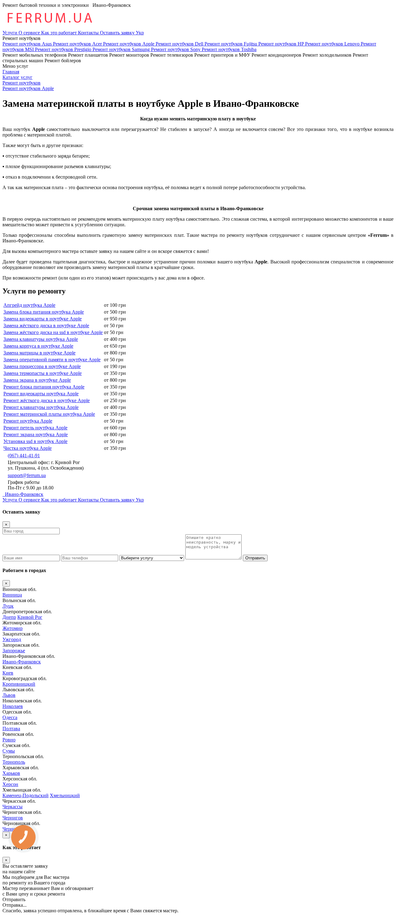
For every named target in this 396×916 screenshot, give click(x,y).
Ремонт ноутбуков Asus (27, 43)
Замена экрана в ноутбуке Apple (37, 380)
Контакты (89, 32)
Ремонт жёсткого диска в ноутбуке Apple (46, 400)
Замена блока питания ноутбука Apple (43, 312)
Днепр (9, 617)
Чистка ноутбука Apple (27, 448)
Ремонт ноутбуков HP (281, 43)
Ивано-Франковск (22, 494)
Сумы (8, 750)
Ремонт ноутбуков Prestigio (64, 49)
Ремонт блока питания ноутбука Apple (43, 386)
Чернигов (12, 817)
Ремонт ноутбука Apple (27, 420)
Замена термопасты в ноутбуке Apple (42, 373)
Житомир (12, 628)
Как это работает (59, 32)
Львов (8, 695)
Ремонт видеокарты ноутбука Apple (41, 393)
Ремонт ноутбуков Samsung (122, 49)
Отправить (255, 558)
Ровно (8, 739)
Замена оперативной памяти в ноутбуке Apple (52, 359)
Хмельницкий (65, 795)
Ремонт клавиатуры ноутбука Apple (41, 407)
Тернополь (13, 762)
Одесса (9, 717)
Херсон (10, 784)
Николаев (12, 706)
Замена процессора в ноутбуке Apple (42, 366)
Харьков (11, 773)
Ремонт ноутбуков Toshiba (229, 49)
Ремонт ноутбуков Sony (176, 49)
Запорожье (13, 650)
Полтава (11, 728)
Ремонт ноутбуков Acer (78, 43)
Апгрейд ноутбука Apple (29, 305)
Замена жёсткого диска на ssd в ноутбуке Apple (53, 332)
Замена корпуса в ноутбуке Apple (38, 346)
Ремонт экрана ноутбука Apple (35, 434)
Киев (7, 672)
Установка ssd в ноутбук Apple (35, 441)
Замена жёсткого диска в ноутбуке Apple (46, 325)
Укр (140, 32)
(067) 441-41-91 (24, 455)
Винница (12, 594)
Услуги (10, 32)
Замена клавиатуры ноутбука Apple (40, 339)
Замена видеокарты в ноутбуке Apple (42, 318)
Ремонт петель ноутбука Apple (35, 427)
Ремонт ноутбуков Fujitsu (231, 43)
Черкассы (12, 806)
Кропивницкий (18, 684)
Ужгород (11, 639)
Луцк (8, 606)
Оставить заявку (118, 32)
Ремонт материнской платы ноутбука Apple (49, 414)
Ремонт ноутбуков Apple (129, 43)
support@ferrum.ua (27, 475)
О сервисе (30, 32)
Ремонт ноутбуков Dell (180, 43)
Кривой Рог (29, 617)
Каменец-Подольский (25, 795)
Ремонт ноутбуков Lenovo (333, 43)
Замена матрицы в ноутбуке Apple (39, 352)
